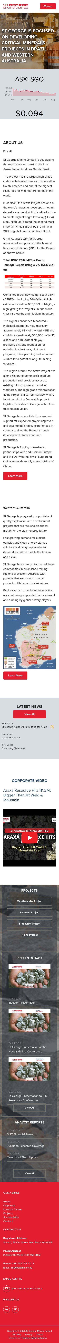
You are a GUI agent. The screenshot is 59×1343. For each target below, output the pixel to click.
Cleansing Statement (14, 748)
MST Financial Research (22, 1134)
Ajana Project (30, 935)
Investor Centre (12, 1209)
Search (39, 1334)
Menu (49, 6)
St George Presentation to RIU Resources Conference (28, 1098)
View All (29, 714)
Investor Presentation (22, 1003)
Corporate (9, 1205)
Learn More (15, 475)
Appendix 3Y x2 (11, 737)
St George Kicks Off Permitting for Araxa (24, 727)
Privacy (28, 1334)
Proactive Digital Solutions (34, 1338)
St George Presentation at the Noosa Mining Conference (28, 1049)
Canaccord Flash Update (22, 1157)
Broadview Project (29, 924)
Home (6, 1201)
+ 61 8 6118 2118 (23, 1263)
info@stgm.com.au (21, 1267)
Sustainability (11, 1217)
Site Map (16, 1334)
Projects (8, 1213)
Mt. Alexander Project (29, 901)
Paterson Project (29, 912)
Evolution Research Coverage (26, 1146)
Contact (8, 1221)
